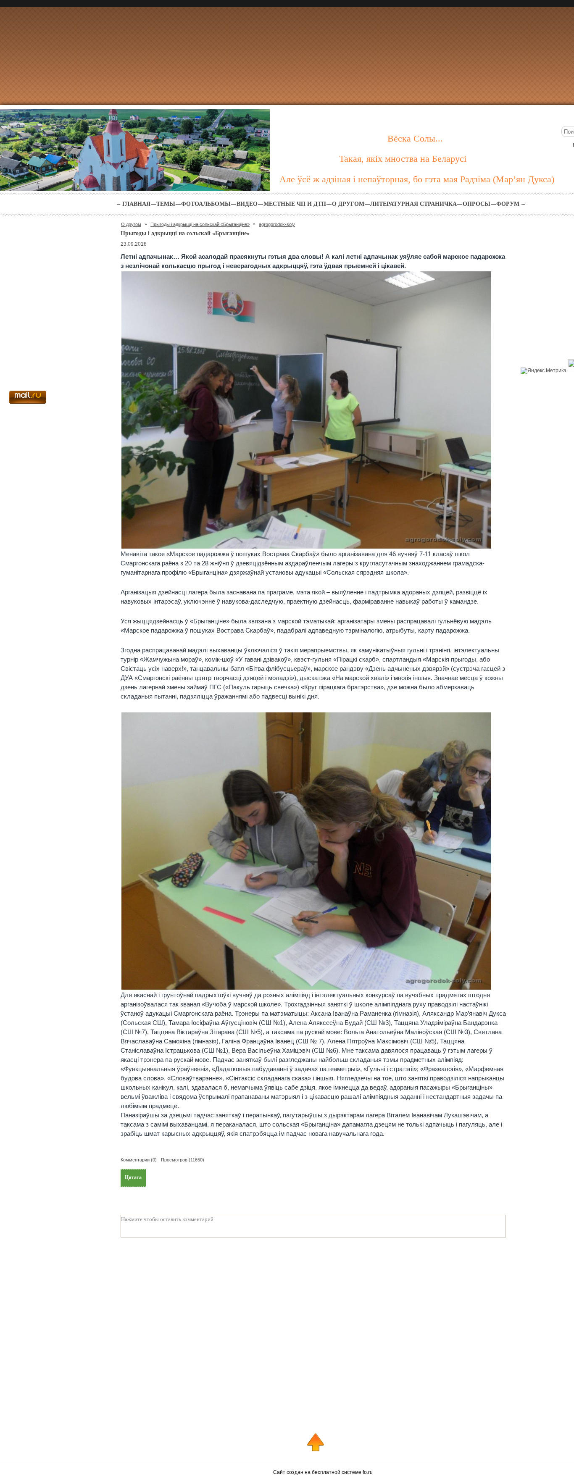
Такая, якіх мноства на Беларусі (402, 158)
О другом (348, 204)
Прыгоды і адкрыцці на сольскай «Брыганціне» (200, 224)
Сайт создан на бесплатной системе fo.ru (323, 1472)
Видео (247, 204)
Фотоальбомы (206, 204)
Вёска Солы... (415, 138)
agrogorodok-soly (277, 224)
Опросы (476, 204)
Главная (136, 204)
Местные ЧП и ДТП (294, 204)
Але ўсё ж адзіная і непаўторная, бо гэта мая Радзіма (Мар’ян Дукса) (416, 179)
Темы (165, 204)
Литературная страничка (413, 204)
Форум (507, 204)
